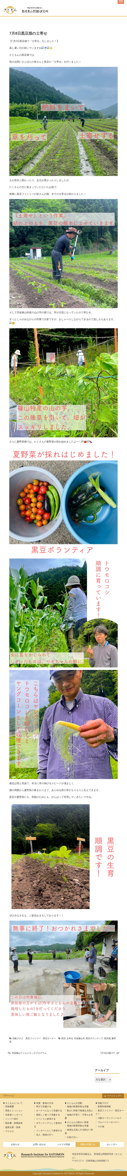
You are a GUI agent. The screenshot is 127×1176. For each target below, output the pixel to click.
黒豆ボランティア (94, 1038)
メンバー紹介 (11, 1119)
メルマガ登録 (63, 1144)
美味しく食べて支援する (48, 1114)
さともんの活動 (74, 1103)
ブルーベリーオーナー (108, 1122)
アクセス (9, 1131)
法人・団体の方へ (44, 1134)
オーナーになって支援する (49, 1110)
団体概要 (9, 1106)
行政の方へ (72, 1137)
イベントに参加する (46, 1119)
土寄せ (70, 1038)
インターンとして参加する (49, 1130)
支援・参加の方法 (44, 1103)
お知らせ (15, 1144)
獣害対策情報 (104, 1106)
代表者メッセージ (14, 1114)
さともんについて (14, 1103)
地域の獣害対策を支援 (78, 1106)
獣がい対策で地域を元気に (80, 1110)
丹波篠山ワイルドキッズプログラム (29, 1053)
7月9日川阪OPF (107, 1053)
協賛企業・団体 (12, 1127)
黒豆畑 (107, 1038)
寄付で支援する (43, 1106)
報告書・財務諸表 (14, 1123)
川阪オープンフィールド (110, 1118)
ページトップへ (114, 1095)
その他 (101, 1126)
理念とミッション (14, 1110)
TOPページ (8, 1095)
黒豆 (63, 1038)
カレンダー (111, 1144)
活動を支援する (87, 1144)
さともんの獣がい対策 (78, 1122)
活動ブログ (17, 1038)
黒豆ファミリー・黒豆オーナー (41, 1038)
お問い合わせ (39, 1144)
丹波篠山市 (79, 1038)
